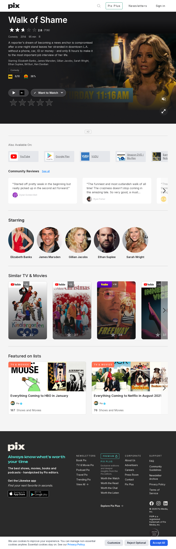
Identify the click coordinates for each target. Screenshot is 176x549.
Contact (129, 479)
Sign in (160, 6)
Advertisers (131, 465)
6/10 (17, 76)
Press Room (132, 474)
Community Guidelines (155, 468)
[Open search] (99, 6)
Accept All (159, 542)
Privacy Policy (157, 484)
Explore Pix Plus (110, 505)
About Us (130, 460)
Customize (113, 542)
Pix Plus (129, 484)
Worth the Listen (110, 492)
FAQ (151, 461)
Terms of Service (154, 491)
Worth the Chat (109, 487)
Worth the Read (109, 483)
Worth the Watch (110, 478)
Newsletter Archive (155, 477)
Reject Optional (136, 542)
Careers (129, 469)
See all (46, 171)
